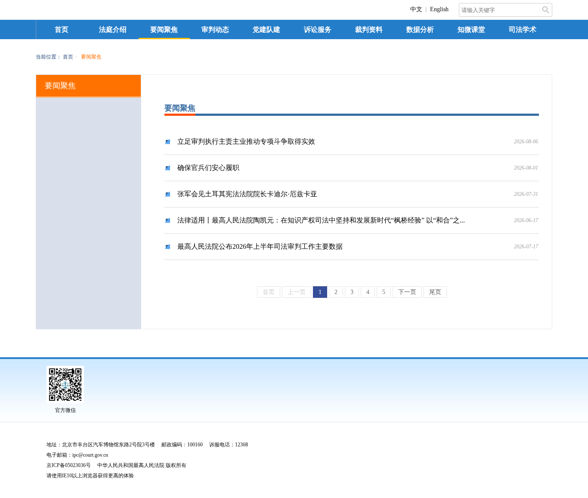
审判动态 (215, 29)
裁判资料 (369, 29)
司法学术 (522, 29)
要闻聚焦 (164, 29)
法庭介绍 (113, 29)
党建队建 (266, 29)
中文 (416, 9)
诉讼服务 (317, 29)
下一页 (407, 292)
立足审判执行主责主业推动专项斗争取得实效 (246, 141)
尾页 (435, 292)
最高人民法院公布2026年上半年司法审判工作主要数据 (260, 246)
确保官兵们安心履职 (208, 167)
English (439, 9)
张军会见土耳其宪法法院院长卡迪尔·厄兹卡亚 (247, 194)
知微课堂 (471, 29)
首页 (61, 29)
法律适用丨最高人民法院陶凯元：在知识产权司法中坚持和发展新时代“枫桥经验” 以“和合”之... (321, 220)
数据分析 (420, 29)
